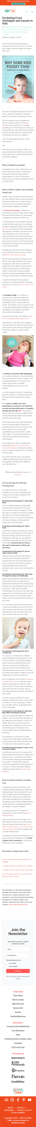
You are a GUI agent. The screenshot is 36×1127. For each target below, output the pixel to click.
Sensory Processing (11, 210)
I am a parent (12, 963)
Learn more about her (16, 904)
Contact (21, 1108)
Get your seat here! (18, 4)
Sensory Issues (18, 1000)
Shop (18, 1035)
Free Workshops (18, 1030)
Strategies (23, 32)
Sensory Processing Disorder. (15, 255)
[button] (18, 963)
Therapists (18, 1043)
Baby (26, 27)
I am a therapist (13, 966)
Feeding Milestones (18, 1016)
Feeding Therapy (20, 29)
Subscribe (9, 1110)
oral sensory (6, 229)
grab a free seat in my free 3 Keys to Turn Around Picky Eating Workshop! (17, 826)
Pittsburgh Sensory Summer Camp (18, 1039)
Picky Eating (18, 995)
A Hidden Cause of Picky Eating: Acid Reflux (17, 870)
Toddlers (5, 34)
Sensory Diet (18, 1008)
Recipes (18, 1012)
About (11, 1108)
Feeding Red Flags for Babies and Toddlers (17, 866)
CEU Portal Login (18, 1047)
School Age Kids (13, 32)
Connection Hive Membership (18, 1026)
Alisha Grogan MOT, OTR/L (13, 27)
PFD (19, 411)
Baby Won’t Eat (18, 1004)
